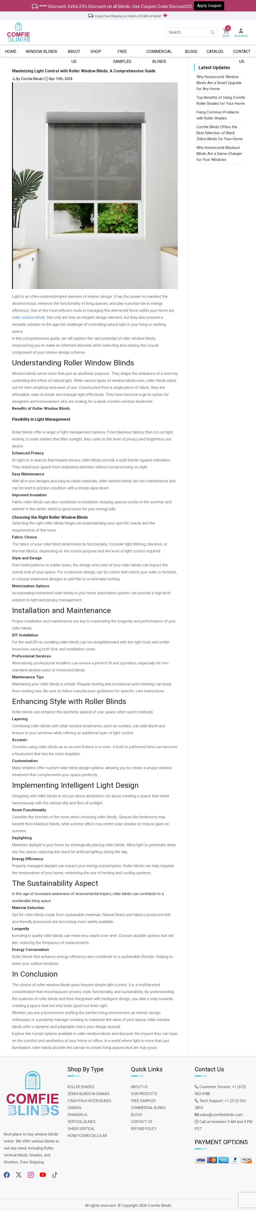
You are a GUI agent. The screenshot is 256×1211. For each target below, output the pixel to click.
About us (74, 53)
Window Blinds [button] (41, 51)
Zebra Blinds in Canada (89, 1094)
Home (10, 51)
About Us (139, 1087)
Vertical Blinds (82, 1122)
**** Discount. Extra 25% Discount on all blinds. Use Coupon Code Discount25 (115, 6)
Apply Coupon (209, 5)
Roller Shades (81, 1087)
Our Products (144, 1094)
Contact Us (241, 53)
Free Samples (122, 53)
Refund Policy (144, 1129)
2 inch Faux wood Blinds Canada (89, 1104)
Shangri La (77, 1115)
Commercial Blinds (159, 53)
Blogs (191, 51)
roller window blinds (28, 317)
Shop (95, 51)
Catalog (215, 51)
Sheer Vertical (81, 1129)
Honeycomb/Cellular (87, 1136)
